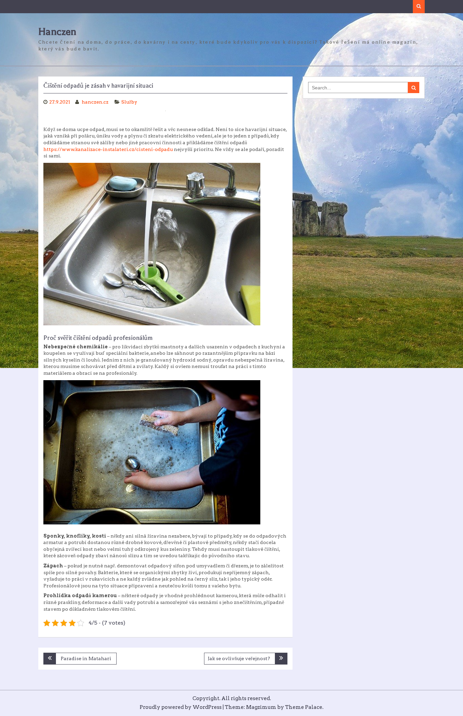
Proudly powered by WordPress (181, 707)
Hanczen (57, 31)
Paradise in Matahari (86, 658)
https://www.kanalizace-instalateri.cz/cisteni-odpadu (108, 149)
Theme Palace (303, 707)
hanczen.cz (95, 102)
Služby (129, 102)
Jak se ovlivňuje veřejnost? (239, 658)
